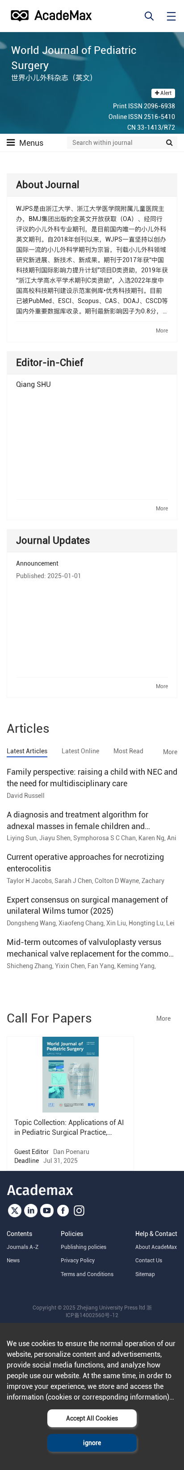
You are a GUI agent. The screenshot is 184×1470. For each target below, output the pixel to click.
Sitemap (145, 1274)
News (13, 1260)
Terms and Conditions (87, 1274)
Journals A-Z (22, 1247)
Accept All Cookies (92, 1418)
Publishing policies (83, 1247)
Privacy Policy (78, 1260)
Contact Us (148, 1260)
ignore (92, 1442)
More (162, 331)
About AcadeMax (156, 1247)
